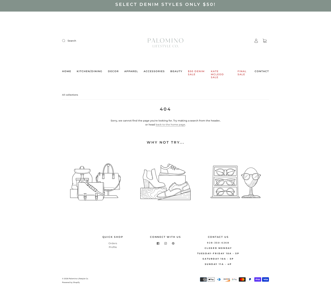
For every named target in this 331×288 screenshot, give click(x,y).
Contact (262, 71)
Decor (113, 71)
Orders (112, 243)
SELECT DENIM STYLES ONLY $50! (165, 4)
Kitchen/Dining (89, 71)
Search (72, 40)
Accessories (154, 71)
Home (66, 71)
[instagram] (165, 243)
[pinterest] (173, 243)
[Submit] (66, 40)
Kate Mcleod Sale (217, 74)
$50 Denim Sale (196, 73)
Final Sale (242, 73)
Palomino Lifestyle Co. (78, 278)
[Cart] (264, 41)
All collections (70, 94)
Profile (113, 247)
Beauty (176, 71)
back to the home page (170, 124)
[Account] (256, 41)
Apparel (131, 71)
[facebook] (158, 243)
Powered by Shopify (71, 282)
